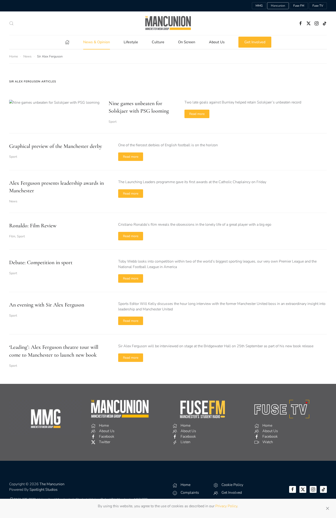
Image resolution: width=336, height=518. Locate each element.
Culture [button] (158, 42)
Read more (197, 114)
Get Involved (254, 42)
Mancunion (278, 6)
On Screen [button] (186, 42)
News (13, 201)
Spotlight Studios (43, 489)
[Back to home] (168, 23)
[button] (11, 23)
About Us (217, 42)
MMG (259, 6)
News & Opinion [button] (96, 42)
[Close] (327, 508)
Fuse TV (317, 6)
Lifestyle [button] (131, 42)
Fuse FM (298, 6)
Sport (113, 121)
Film (12, 236)
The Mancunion (52, 484)
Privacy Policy (226, 506)
